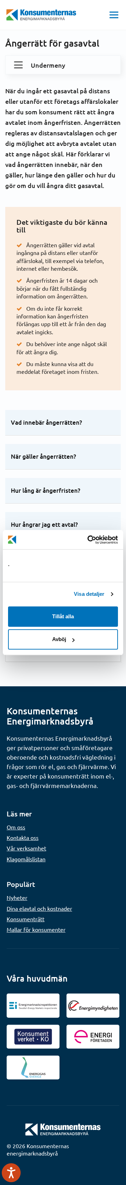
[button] (113, 14)
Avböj (59, 639)
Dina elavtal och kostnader (39, 908)
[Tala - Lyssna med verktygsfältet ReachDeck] (11, 1172)
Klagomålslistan (26, 858)
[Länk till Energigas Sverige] (33, 1067)
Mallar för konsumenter (36, 929)
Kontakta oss (22, 837)
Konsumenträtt (25, 918)
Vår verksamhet (26, 847)
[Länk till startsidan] (63, 1128)
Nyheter (17, 897)
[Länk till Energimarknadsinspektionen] (33, 1005)
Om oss (16, 826)
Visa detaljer (89, 594)
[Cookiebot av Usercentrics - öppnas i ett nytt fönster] (89, 539)
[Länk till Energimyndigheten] (92, 1005)
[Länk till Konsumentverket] (33, 1037)
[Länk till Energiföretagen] (92, 1037)
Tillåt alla (63, 616)
